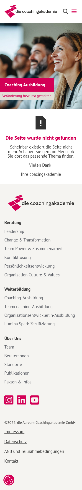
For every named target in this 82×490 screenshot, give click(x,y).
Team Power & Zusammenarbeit (33, 248)
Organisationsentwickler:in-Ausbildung (39, 315)
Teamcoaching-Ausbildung (28, 306)
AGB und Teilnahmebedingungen (34, 451)
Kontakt (11, 461)
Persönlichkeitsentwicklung (29, 266)
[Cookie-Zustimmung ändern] (8, 480)
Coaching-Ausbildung (23, 297)
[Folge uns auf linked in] (21, 400)
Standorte (13, 364)
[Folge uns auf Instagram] (8, 400)
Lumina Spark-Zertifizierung (29, 324)
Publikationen (16, 373)
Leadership (14, 231)
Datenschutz (15, 441)
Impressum (14, 431)
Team (9, 347)
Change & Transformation (27, 240)
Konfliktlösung (17, 257)
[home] (29, 11)
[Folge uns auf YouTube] (35, 400)
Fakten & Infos (17, 382)
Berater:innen (16, 355)
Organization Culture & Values (32, 275)
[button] (74, 11)
